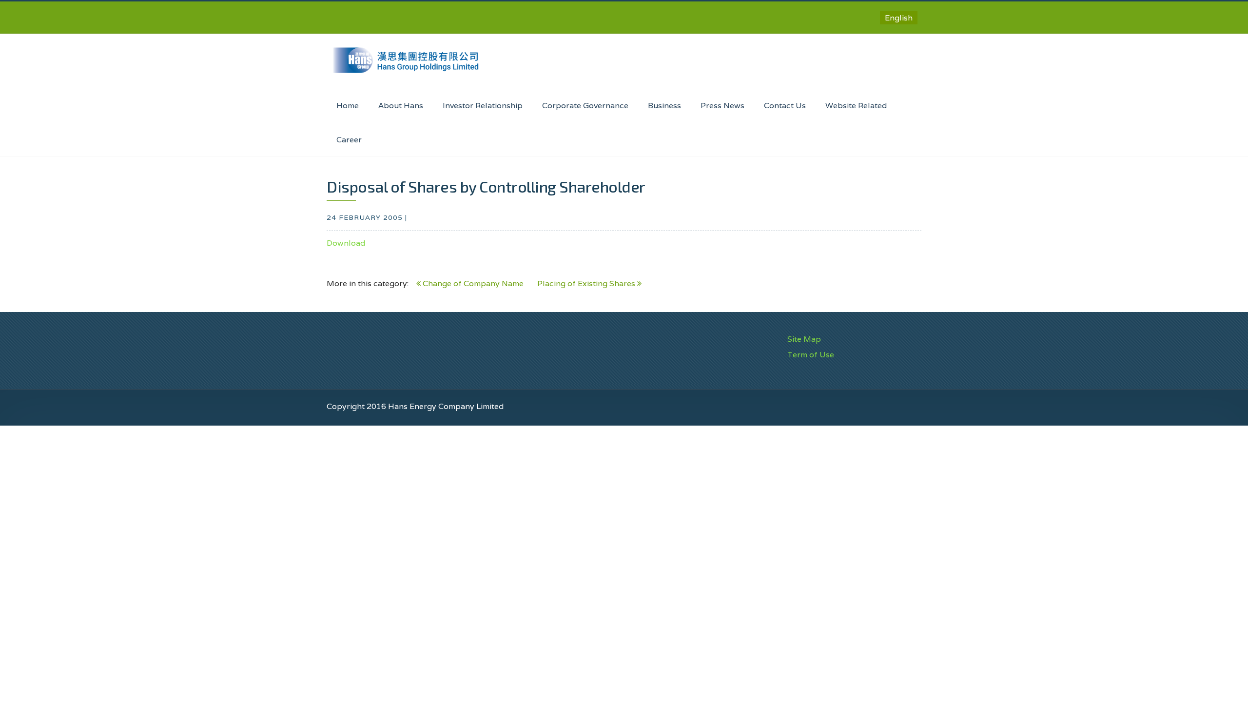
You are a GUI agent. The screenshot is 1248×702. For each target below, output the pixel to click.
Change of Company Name (472, 283)
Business (664, 105)
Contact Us (785, 105)
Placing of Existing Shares (587, 283)
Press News (722, 105)
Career (349, 140)
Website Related (856, 105)
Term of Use (810, 355)
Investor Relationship (483, 105)
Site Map (804, 339)
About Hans (400, 105)
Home (347, 105)
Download (346, 243)
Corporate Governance (585, 105)
